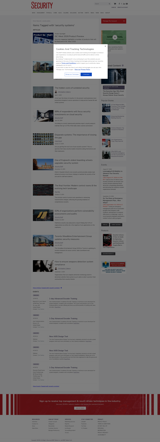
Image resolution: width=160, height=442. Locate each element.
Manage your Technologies (72, 74)
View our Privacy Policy (82, 70)
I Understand (86, 74)
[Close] (105, 46)
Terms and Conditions (69, 63)
